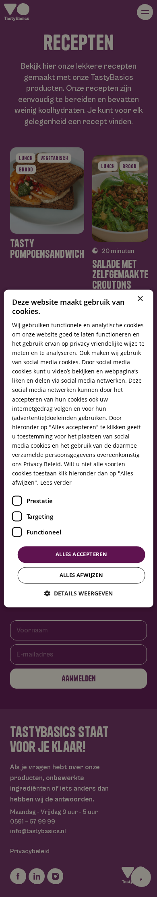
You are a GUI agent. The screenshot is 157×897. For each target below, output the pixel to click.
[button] (78, 593)
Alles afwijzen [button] (81, 575)
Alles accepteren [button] (81, 554)
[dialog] (78, 448)
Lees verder (56, 483)
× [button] (140, 299)
